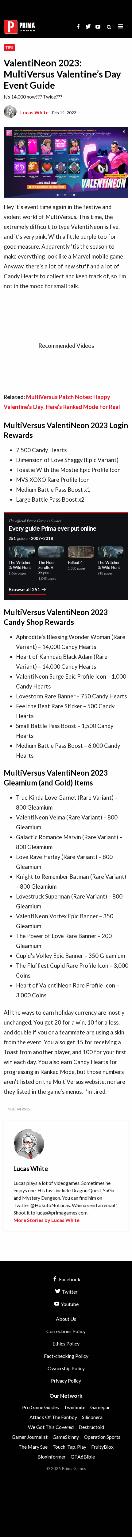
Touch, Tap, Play (69, 1447)
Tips (9, 47)
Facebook (69, 1279)
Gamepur (100, 1407)
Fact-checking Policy (66, 1356)
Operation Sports (102, 1437)
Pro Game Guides (40, 1407)
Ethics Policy (66, 1343)
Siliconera (92, 1417)
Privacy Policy (66, 1380)
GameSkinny (65, 1437)
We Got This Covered (51, 1427)
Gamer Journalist (30, 1437)
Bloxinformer (51, 1456)
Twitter (69, 1292)
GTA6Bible (83, 1456)
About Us (66, 1319)
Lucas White (34, 112)
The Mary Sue (33, 1447)
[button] (120, 27)
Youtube (69, 1304)
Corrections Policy (66, 1331)
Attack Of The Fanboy (53, 1417)
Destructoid (91, 1427)
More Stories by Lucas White (47, 1220)
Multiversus (19, 1109)
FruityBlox (102, 1447)
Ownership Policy (66, 1368)
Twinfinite (74, 1407)
